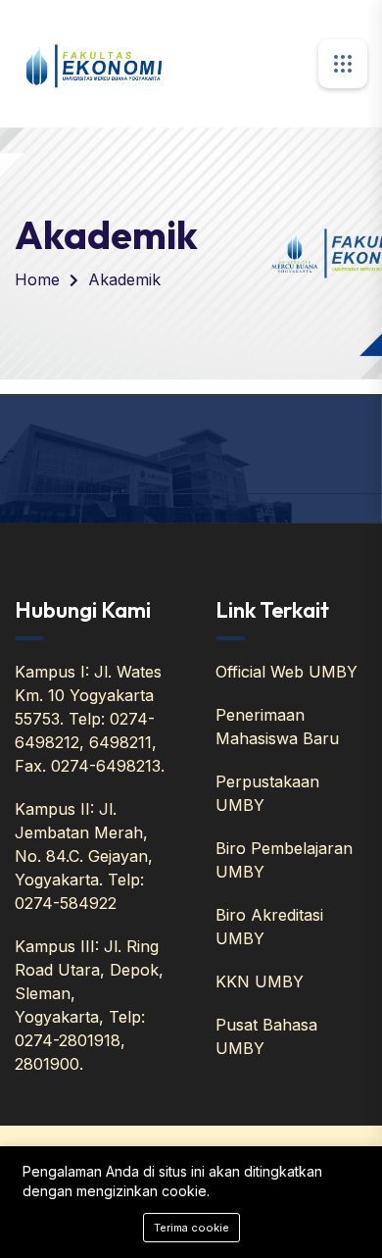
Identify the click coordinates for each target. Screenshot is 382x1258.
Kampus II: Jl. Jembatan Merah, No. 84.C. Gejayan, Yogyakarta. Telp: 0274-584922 (84, 856)
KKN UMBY (259, 981)
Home (37, 279)
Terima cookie (191, 1227)
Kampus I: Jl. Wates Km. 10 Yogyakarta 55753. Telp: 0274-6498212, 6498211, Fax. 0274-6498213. (90, 719)
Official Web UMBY (286, 671)
